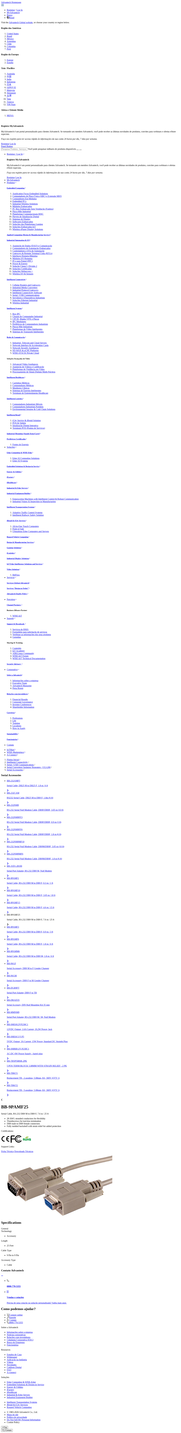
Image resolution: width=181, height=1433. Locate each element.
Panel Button (7, 146)
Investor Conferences (21, 704)
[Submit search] (78, 149)
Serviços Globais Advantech (18, 583)
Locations (16, 726)
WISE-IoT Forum (20, 656)
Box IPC (16, 314)
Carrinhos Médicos (20, 383)
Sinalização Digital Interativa (25, 425)
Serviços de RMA (20, 629)
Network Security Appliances (25, 348)
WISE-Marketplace (15, 752)
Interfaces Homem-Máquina (24, 256)
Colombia (11, 46)
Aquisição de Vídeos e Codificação (28, 367)
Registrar (11, 10)
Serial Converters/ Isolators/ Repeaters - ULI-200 (28, 767)
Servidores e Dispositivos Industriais (28, 298)
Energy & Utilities (14, 472)
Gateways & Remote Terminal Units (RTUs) (32, 253)
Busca (9, 15)
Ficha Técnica (7, 1151)
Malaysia (11, 90)
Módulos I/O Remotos (22, 258)
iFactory (10, 477)
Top (5, 1427)
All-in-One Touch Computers (25, 526)
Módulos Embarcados (22, 206)
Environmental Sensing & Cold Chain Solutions (33, 409)
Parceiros (11, 599)
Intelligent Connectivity (16, 279)
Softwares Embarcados (22, 221)
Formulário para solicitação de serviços (29, 632)
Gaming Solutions (14, 548)
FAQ (9, 1370)
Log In (20, 10)
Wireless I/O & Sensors (22, 274)
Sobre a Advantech (14, 675)
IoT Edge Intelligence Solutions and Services (24, 564)
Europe (10, 60)
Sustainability (12, 734)
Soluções (11, 447)
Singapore (11, 93)
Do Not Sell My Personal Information (23, 1420)
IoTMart (10, 750)
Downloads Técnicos (23, 1151)
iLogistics (11, 553)
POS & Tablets (19, 423)
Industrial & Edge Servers (17, 488)
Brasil (11, 17)
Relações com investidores (17, 694)
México (10, 39)
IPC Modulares (19, 321)
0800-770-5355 (16, 1322)
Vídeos (10, 1362)
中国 (9, 76)
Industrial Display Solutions (18, 558)
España (10, 62)
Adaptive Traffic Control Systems (27, 512)
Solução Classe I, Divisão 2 (24, 266)
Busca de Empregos (16, 1342)
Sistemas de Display (21, 219)
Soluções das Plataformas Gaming (27, 224)
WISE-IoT (17, 616)
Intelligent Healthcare (15, 377)
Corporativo (12, 669)
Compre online (16, 1315)
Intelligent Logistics (15, 399)
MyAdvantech (13, 12)
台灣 (9, 95)
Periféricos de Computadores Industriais (30, 324)
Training (16, 723)
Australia (11, 74)
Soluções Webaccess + (22, 271)
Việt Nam (11, 104)
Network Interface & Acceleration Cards (30, 345)
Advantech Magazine (22, 685)
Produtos (11, 182)
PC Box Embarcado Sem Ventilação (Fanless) (32, 209)
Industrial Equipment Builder (18, 493)
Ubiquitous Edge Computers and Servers (30, 531)
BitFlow (16, 575)
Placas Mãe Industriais (22, 326)
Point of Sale (18, 529)
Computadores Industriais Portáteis (27, 407)
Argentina (11, 41)
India (9, 79)
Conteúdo (16, 648)
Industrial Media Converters (24, 287)
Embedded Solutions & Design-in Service (23, 466)
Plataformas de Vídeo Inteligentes (27, 329)
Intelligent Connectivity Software (27, 292)
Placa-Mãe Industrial (21, 211)
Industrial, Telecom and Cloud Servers (29, 343)
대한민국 (11, 87)
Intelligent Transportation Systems (20, 507)
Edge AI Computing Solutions (25, 458)
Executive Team (19, 683)
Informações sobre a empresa (25, 680)
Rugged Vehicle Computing (17, 537)
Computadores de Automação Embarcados (31, 248)
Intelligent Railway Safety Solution (28, 515)
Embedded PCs (19, 201)
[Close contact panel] (2, 1276)
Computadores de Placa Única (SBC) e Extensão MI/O (37, 196)
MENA (10, 115)
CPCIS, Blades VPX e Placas (25, 319)
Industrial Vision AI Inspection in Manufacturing (34, 501)
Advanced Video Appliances (25, 364)
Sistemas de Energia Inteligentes (26, 390)
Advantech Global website (21, 22)
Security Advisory (14, 664)
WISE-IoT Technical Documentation (28, 658)
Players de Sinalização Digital (25, 216)
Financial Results (20, 699)
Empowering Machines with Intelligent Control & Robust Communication (45, 499)
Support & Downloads (16, 624)
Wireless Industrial (20, 303)
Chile (9, 44)
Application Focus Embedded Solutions (30, 193)
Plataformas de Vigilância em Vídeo (28, 369)
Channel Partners (14, 605)
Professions (17, 718)
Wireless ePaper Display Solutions (27, 229)
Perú (9, 49)
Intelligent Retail (13, 415)
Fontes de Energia (20, 444)
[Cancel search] (80, 149)
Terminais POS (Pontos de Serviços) (28, 428)
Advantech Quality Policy (17, 594)
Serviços (10, 577)
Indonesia (11, 82)
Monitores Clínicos (20, 388)
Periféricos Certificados (16, 439)
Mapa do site (12, 1414)
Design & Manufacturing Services (20, 542)
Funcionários (12, 739)
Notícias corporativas (16, 1335)
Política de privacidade (17, 1417)
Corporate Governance (22, 702)
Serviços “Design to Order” (18, 588)
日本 (9, 84)
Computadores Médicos (23, 385)
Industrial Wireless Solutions (25, 204)
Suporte (10, 618)
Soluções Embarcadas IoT (24, 227)
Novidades (11, 1365)
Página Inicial (13, 759)
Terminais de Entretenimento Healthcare (30, 393)
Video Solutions (13, 569)
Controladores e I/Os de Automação (28, 251)
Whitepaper (12, 1357)
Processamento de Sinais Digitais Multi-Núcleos (33, 372)
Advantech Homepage (11, 2)
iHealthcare (11, 482)
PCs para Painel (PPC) (22, 261)
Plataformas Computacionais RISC (28, 214)
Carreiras (11, 713)
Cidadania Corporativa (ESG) (20, 1340)
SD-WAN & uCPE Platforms (25, 350)
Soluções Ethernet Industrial (24, 300)
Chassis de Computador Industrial (27, 316)
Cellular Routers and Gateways (26, 285)
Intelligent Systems (14, 308)
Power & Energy (20, 263)
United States (13, 33)
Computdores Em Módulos (24, 199)
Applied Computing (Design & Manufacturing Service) (28, 235)
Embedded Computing (16, 188)
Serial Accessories (15, 770)
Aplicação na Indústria (17, 1359)
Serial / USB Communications (25, 295)
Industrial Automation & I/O (18, 240)
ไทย (9, 99)
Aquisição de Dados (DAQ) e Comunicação (32, 246)
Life (14, 720)
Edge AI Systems (20, 461)
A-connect (11, 1372)
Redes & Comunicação (16, 337)
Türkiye (10, 102)
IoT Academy (18, 651)
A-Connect (12, 755)
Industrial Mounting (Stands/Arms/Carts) (23, 434)
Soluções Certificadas (22, 269)
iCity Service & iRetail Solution (26, 420)
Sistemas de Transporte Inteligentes (28, 332)
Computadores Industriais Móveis (27, 404)
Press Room (17, 688)
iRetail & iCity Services (16, 521)
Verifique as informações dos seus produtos (31, 634)
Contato (10, 745)
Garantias (16, 637)
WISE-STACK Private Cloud (25, 353)
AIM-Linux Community (23, 653)
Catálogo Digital (14, 1367)
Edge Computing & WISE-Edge (19, 453)
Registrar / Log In (15, 154)
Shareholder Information (23, 707)
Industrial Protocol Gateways (25, 290)
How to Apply (18, 728)
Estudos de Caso (14, 1354)
